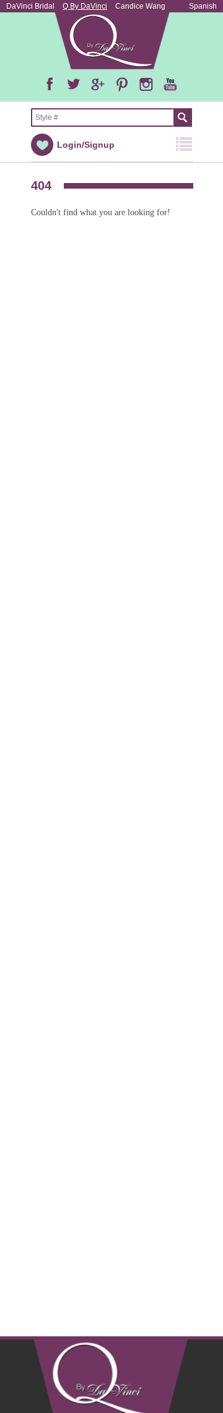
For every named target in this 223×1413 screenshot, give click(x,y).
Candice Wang (140, 6)
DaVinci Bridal (30, 6)
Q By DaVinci (85, 6)
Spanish (203, 6)
